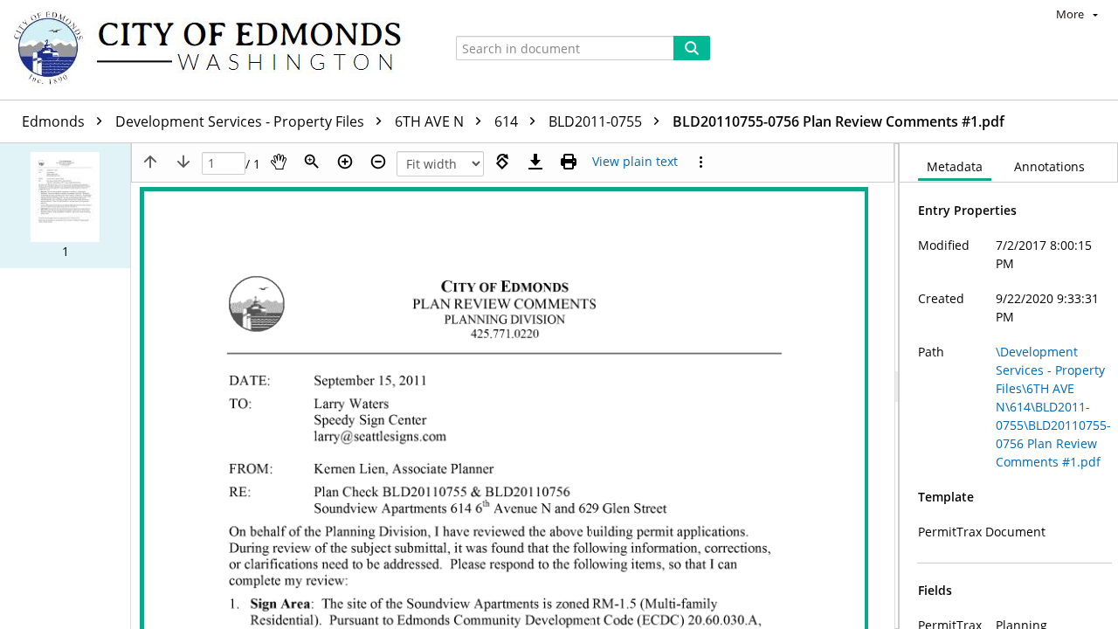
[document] (1009, 386)
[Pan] (278, 161)
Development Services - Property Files (241, 121)
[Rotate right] (502, 161)
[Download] (535, 161)
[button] (65, 205)
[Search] (691, 48)
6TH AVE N (431, 121)
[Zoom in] (345, 161)
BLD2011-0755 (597, 121)
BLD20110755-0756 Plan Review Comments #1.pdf (838, 121)
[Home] (216, 50)
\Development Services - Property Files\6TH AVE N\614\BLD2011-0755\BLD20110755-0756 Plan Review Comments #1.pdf (1053, 406)
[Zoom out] (378, 161)
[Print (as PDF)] (568, 161)
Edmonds (55, 121)
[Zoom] (312, 161)
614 (507, 121)
